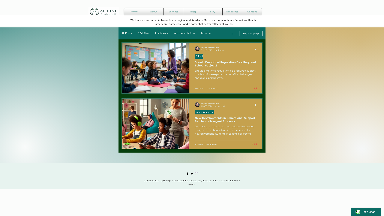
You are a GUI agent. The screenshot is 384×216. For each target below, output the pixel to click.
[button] (232, 33)
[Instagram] (196, 173)
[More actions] (256, 49)
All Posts (127, 33)
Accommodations (184, 33)
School (199, 56)
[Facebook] (187, 173)
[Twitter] (192, 173)
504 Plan (143, 33)
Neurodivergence (205, 112)
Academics (161, 33)
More (204, 33)
